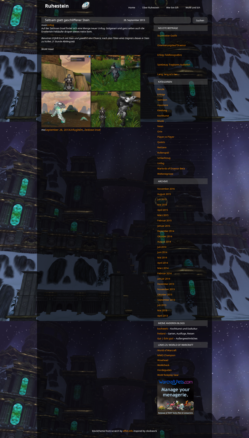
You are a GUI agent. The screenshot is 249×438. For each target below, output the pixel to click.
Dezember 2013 (165, 284)
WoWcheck (163, 365)
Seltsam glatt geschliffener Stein (67, 20)
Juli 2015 (161, 199)
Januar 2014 (163, 278)
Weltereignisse (165, 173)
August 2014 (164, 241)
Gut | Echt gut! (165, 338)
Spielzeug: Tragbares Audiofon (173, 64)
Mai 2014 (162, 257)
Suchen (200, 20)
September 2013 (166, 299)
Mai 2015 (162, 204)
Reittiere (161, 147)
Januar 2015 (163, 225)
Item (80, 129)
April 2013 (162, 315)
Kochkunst (163, 115)
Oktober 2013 (164, 294)
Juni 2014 (162, 252)
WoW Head (47, 49)
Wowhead (162, 360)
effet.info (128, 431)
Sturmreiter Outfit (167, 35)
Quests (161, 142)
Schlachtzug (163, 158)
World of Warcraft (166, 350)
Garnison (162, 99)
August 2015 (164, 194)
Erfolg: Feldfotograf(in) (169, 55)
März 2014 (162, 268)
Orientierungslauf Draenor (171, 45)
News (160, 126)
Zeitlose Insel (92, 129)
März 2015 (162, 215)
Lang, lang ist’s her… (168, 74)
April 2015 (162, 210)
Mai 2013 (162, 310)
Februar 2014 (164, 273)
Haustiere (162, 105)
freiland (161, 333)
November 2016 (166, 188)
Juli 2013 (161, 305)
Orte (159, 131)
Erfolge (161, 94)
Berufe (160, 89)
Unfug (50, 25)
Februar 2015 (164, 220)
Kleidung (162, 110)
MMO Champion (166, 355)
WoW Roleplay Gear (168, 375)
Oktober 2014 (164, 236)
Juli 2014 (161, 247)
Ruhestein (57, 6)
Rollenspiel (163, 152)
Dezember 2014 (165, 231)
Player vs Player (165, 136)
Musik (160, 121)
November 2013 (166, 289)
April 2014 (162, 262)
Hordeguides (164, 370)
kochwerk (162, 328)
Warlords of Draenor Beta (171, 168)
